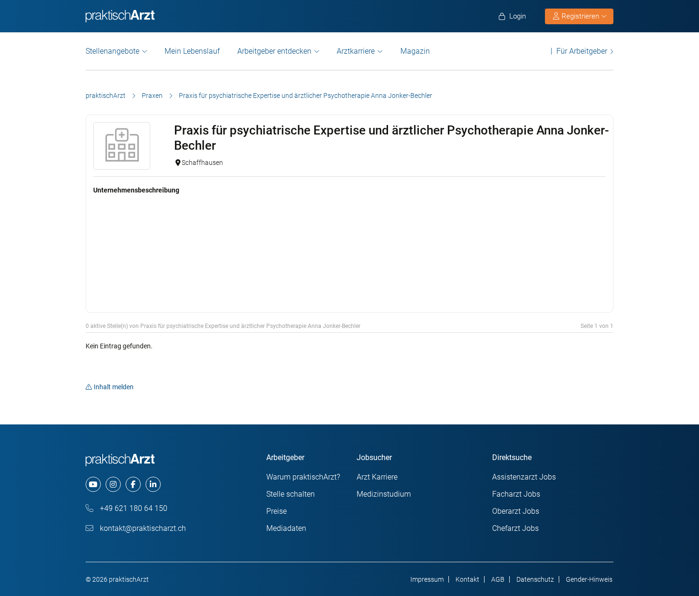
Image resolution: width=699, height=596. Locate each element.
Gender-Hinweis (589, 579)
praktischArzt (106, 95)
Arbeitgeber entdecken (274, 51)
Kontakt (467, 579)
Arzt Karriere (377, 476)
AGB (498, 579)
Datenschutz (535, 579)
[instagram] (113, 484)
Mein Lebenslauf (192, 51)
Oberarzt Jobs (515, 511)
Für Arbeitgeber (581, 51)
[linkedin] (153, 484)
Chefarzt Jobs (515, 528)
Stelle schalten (290, 494)
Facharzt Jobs (516, 494)
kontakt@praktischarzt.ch (142, 528)
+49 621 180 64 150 (132, 508)
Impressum (427, 579)
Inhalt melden (114, 387)
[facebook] (133, 484)
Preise (276, 511)
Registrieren (580, 16)
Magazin (415, 51)
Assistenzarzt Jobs (524, 476)
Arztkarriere (356, 51)
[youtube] (93, 484)
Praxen (152, 95)
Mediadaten (286, 528)
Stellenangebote (112, 51)
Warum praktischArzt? (303, 476)
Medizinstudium (384, 494)
